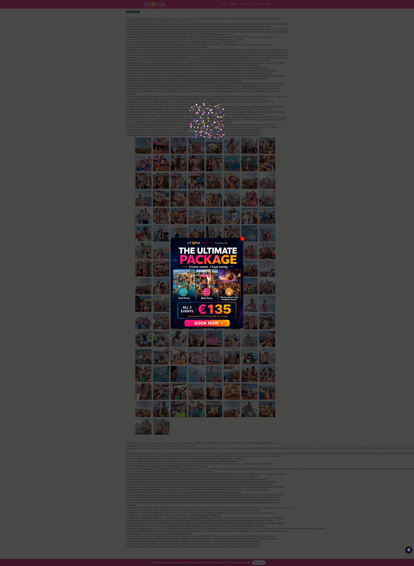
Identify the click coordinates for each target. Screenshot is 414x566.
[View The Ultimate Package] (207, 283)
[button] (408, 549)
